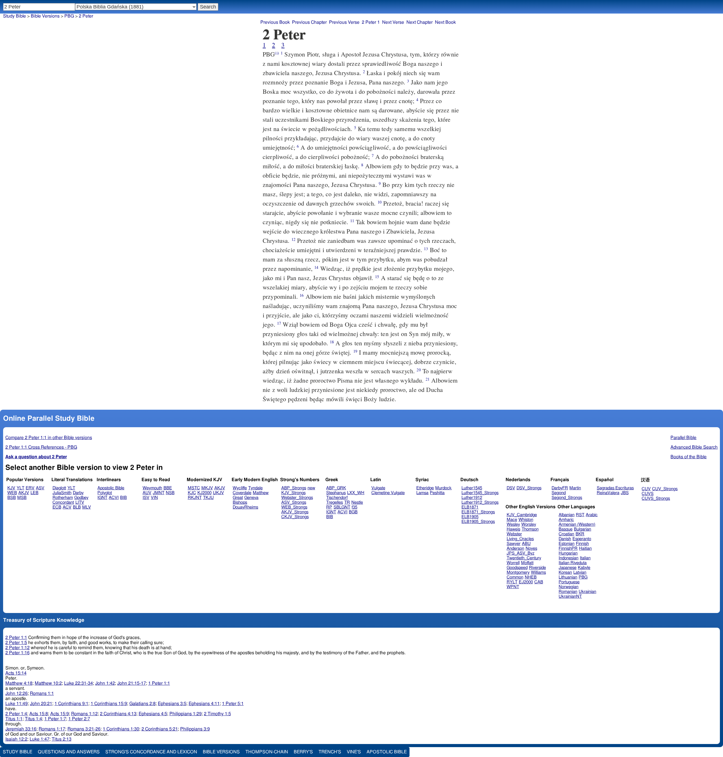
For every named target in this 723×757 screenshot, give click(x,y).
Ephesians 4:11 (204, 703)
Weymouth (152, 488)
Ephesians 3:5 (172, 703)
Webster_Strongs (297, 498)
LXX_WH (355, 493)
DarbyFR (560, 488)
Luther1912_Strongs (479, 502)
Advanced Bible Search (694, 447)
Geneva (251, 498)
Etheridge (425, 488)
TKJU (208, 498)
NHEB (531, 577)
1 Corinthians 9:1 (71, 703)
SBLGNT (342, 507)
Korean (565, 572)
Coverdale (242, 493)
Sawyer (514, 544)
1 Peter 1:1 (159, 683)
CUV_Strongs (665, 489)
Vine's (354, 752)
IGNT (102, 498)
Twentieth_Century (524, 558)
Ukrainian (587, 592)
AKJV (23, 493)
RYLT (512, 582)
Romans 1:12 (84, 714)
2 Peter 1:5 (16, 642)
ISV (146, 498)
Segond (559, 493)
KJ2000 (204, 493)
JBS (625, 493)
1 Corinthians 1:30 (121, 729)
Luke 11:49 (16, 703)
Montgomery (518, 572)
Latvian (579, 572)
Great (238, 498)
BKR (580, 534)
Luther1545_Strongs (479, 493)
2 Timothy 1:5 (217, 714)
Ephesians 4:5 (153, 714)
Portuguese (569, 582)
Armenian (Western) (577, 524)
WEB (12, 493)
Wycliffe (240, 488)
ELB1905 (469, 517)
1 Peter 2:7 (79, 719)
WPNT (513, 587)
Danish (565, 539)
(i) (277, 53)
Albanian (566, 515)
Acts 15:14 (16, 673)
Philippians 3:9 (195, 729)
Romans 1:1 (42, 693)
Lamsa (422, 493)
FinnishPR (568, 548)
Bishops (240, 502)
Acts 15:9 (59, 714)
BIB (123, 498)
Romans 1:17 (52, 729)
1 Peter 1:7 (55, 719)
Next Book (445, 22)
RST (580, 515)
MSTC (194, 488)
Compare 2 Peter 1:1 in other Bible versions (48, 437)
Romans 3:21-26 (84, 729)
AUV (147, 493)
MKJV (207, 488)
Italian (585, 558)
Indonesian (568, 558)
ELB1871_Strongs (478, 512)
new (311, 488)
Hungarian (568, 553)
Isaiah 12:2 (16, 739)
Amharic (566, 520)
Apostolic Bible (387, 752)
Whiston (526, 520)
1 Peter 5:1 (233, 703)
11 (352, 220)
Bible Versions (45, 16)
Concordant (63, 502)
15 (377, 276)
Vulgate (378, 488)
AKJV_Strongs (294, 512)
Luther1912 (471, 498)
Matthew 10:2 (48, 683)
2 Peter (86, 16)
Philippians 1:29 (185, 714)
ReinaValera (608, 493)
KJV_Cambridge (522, 515)
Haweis (513, 529)
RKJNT (195, 498)
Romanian (568, 592)
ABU (526, 544)
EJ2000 (526, 582)
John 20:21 (41, 703)
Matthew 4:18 (18, 683)
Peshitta (437, 493)
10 (380, 202)
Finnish (582, 544)
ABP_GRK (336, 488)
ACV (67, 507)
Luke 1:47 (39, 739)
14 (316, 267)
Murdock (443, 488)
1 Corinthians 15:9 (109, 703)
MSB (22, 498)
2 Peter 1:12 (17, 647)
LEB (34, 493)
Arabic (592, 515)
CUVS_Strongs (656, 498)
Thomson (530, 529)
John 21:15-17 (131, 683)
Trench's (330, 752)
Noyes (531, 548)
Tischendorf (337, 498)
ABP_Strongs (293, 488)
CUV (646, 489)
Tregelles (334, 502)
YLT (20, 488)
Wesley (513, 524)
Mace (512, 520)
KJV (11, 488)
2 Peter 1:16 (17, 653)
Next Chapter (419, 22)
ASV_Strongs (293, 502)
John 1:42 (105, 683)
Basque (565, 529)
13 (426, 248)
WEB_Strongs (294, 507)
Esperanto (581, 539)
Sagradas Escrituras (615, 488)
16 (302, 295)
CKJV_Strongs (295, 517)
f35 (354, 507)
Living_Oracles (520, 539)
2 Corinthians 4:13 (118, 714)
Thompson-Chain (266, 752)
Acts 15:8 (38, 714)
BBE (168, 488)
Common (515, 577)
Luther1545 (471, 488)
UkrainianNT (570, 596)
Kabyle (584, 568)
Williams (538, 572)
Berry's (303, 752)
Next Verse (393, 22)
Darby (78, 493)
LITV (79, 502)
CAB (538, 582)
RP (329, 507)
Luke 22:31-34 (78, 683)
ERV (30, 488)
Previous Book (275, 22)
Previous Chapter (309, 22)
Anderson (515, 548)
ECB (57, 507)
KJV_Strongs (293, 493)
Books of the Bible (688, 457)
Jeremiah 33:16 (20, 729)
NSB (170, 493)
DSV (511, 488)
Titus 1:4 (33, 719)
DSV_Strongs (529, 488)
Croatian (566, 534)
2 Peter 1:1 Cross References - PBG (41, 447)
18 (332, 341)
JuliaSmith (62, 493)
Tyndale (255, 488)
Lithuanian (568, 577)
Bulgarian (582, 529)
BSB (11, 498)
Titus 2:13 (61, 739)
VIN (154, 498)
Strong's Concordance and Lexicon (151, 752)
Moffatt (527, 563)
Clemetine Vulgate (388, 493)
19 (355, 351)
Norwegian (568, 587)
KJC (192, 493)
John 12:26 (16, 693)
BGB (353, 512)
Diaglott (59, 488)
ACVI (114, 498)
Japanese (567, 568)
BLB (77, 507)
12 (293, 239)
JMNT (158, 493)
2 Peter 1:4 (16, 714)
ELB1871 (469, 507)
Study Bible (14, 16)
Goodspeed (517, 568)
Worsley (528, 524)
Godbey (81, 498)
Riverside (537, 568)
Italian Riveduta (573, 563)
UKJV (218, 493)
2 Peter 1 (371, 22)
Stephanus (336, 493)
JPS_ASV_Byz (520, 553)
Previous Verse (344, 22)
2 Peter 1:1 (16, 637)
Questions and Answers (69, 752)
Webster (514, 534)
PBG (69, 16)
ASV (40, 488)
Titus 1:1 (14, 719)
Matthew (261, 493)
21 (428, 379)
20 (419, 369)
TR (347, 502)
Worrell (513, 563)
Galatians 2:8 (142, 703)
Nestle (357, 502)
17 (279, 323)
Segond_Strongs (567, 498)
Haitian (585, 548)
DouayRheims (245, 507)
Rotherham (63, 498)
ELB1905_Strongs (478, 522)
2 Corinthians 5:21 (159, 729)
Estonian (566, 544)
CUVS (648, 494)
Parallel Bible (683, 437)
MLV (86, 507)
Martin (575, 488)
